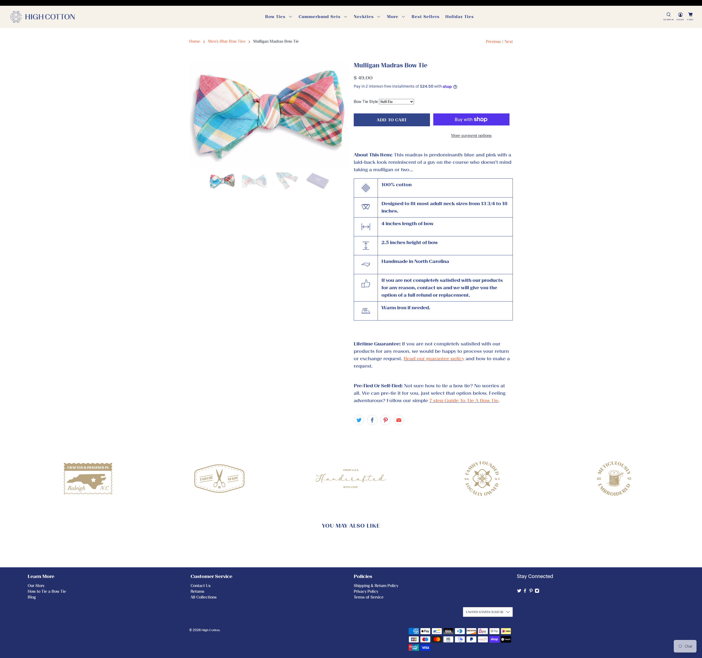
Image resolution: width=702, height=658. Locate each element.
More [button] (392, 16)
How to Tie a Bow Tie (47, 591)
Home (194, 41)
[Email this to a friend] (399, 420)
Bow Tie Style (366, 101)
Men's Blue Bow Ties (226, 41)
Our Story (36, 585)
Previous (493, 41)
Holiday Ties (459, 16)
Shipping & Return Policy (376, 585)
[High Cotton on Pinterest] (531, 592)
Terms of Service (369, 597)
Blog (32, 597)
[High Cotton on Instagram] (537, 592)
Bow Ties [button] (275, 16)
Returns (197, 591)
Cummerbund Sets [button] (320, 16)
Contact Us (201, 585)
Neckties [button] (364, 16)
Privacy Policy (366, 591)
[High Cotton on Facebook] (525, 592)
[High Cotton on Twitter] (519, 592)
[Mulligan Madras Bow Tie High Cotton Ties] (268, 114)
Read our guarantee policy (434, 359)
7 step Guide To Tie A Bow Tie (463, 400)
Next (509, 41)
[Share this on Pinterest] (385, 420)
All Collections (204, 597)
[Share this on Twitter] (359, 420)
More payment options (471, 135)
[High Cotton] (42, 17)
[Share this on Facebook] (372, 420)
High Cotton (211, 630)
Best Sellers (426, 16)
